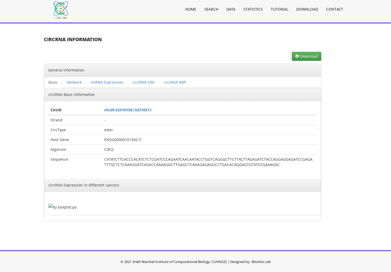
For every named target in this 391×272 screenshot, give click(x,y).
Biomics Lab (261, 261)
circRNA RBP (175, 82)
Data (230, 9)
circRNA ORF (143, 82)
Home (190, 9)
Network (74, 82)
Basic (53, 82)
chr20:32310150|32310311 (128, 109)
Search (211, 9)
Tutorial (279, 9)
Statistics (253, 9)
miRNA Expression (107, 82)
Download (307, 9)
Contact (334, 9)
